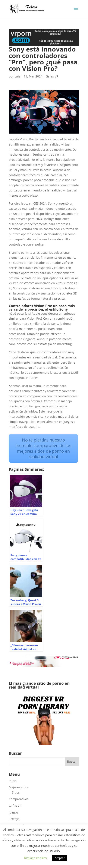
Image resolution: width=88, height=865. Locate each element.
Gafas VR (52, 76)
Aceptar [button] (60, 858)
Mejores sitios (19, 787)
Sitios (16, 792)
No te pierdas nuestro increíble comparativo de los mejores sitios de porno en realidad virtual (43, 448)
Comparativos (18, 799)
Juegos (13, 812)
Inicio (12, 781)
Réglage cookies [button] (35, 858)
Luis (17, 76)
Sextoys (14, 819)
